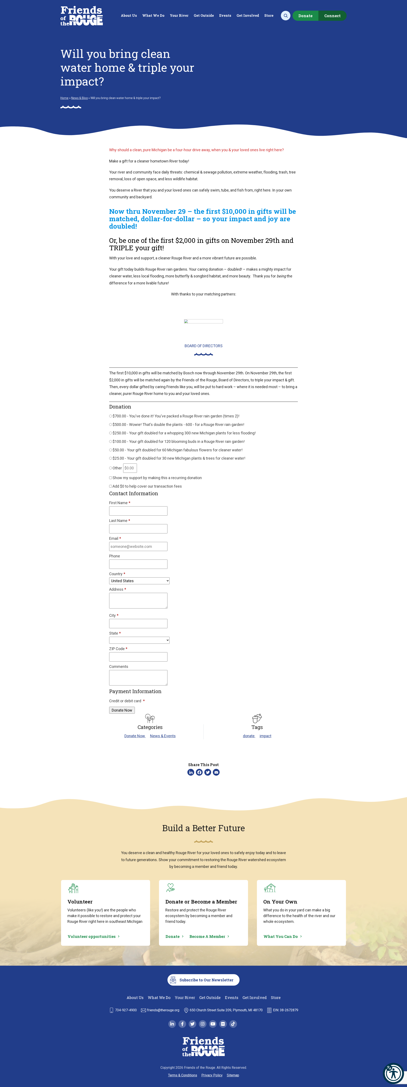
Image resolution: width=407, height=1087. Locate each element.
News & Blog (79, 98)
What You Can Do (280, 936)
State (115, 633)
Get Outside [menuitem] (204, 15)
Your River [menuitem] (179, 15)
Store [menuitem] (268, 15)
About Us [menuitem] (129, 15)
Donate (305, 15)
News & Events (163, 736)
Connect (332, 15)
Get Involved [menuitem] (248, 15)
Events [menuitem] (225, 15)
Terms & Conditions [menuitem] (182, 1075)
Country (117, 574)
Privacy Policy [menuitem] (212, 1075)
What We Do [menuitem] (153, 15)
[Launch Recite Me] (393, 1073)
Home (64, 98)
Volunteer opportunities (92, 936)
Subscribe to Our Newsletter (206, 979)
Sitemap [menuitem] (233, 1075)
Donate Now (135, 736)
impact (265, 736)
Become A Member (207, 936)
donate (249, 736)
